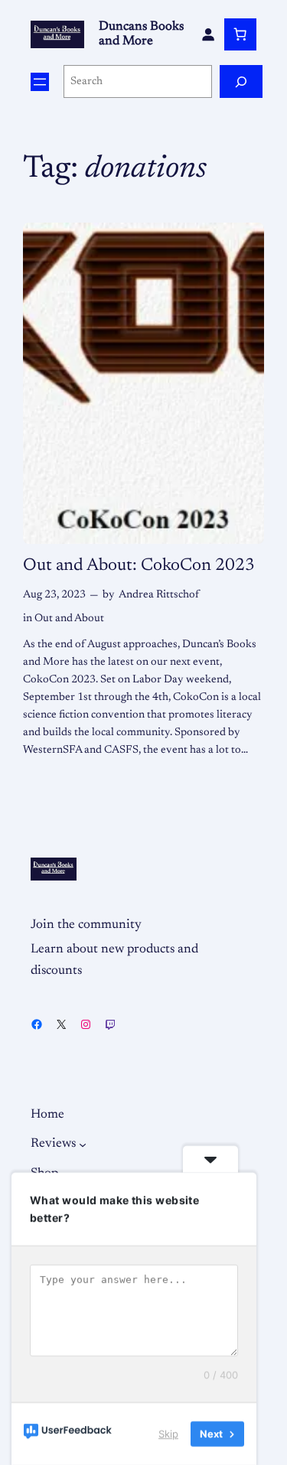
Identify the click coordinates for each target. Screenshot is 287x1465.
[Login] (208, 34)
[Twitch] (110, 1024)
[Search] (241, 81)
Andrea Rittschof (159, 595)
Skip (168, 1434)
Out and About (69, 618)
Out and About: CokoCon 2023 (139, 566)
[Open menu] (40, 82)
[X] (61, 1024)
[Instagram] (86, 1024)
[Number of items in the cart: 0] (240, 34)
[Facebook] (37, 1024)
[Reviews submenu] (82, 1144)
